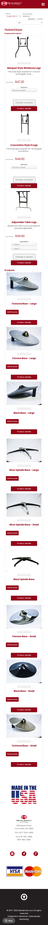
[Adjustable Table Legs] (24, 202)
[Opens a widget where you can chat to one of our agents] (8, 921)
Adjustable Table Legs (24, 222)
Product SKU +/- (12, 16)
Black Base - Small (24, 691)
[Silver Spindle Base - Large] (24, 450)
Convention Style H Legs (24, 145)
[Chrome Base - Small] (24, 616)
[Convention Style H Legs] (24, 124)
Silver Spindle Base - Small (24, 524)
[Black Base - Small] (24, 671)
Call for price (12, 312)
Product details (24, 108)
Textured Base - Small (24, 745)
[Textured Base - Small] (24, 726)
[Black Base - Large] (24, 393)
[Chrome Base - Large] (24, 338)
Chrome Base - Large (24, 358)
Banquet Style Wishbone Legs (24, 68)
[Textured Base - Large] (24, 284)
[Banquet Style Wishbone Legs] (24, 47)
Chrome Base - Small (24, 636)
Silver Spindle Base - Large (24, 470)
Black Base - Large (24, 413)
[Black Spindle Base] (24, 559)
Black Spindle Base (24, 579)
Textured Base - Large (24, 303)
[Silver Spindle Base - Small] (24, 505)
